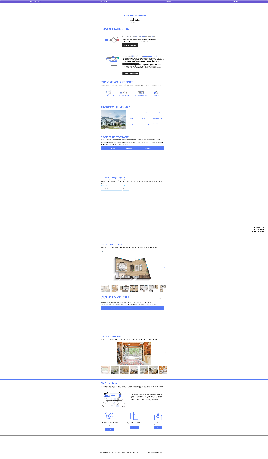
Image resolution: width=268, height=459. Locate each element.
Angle (124, 185)
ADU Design (103, 185)
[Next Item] (164, 268)
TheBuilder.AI (136, 452)
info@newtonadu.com (158, 424)
